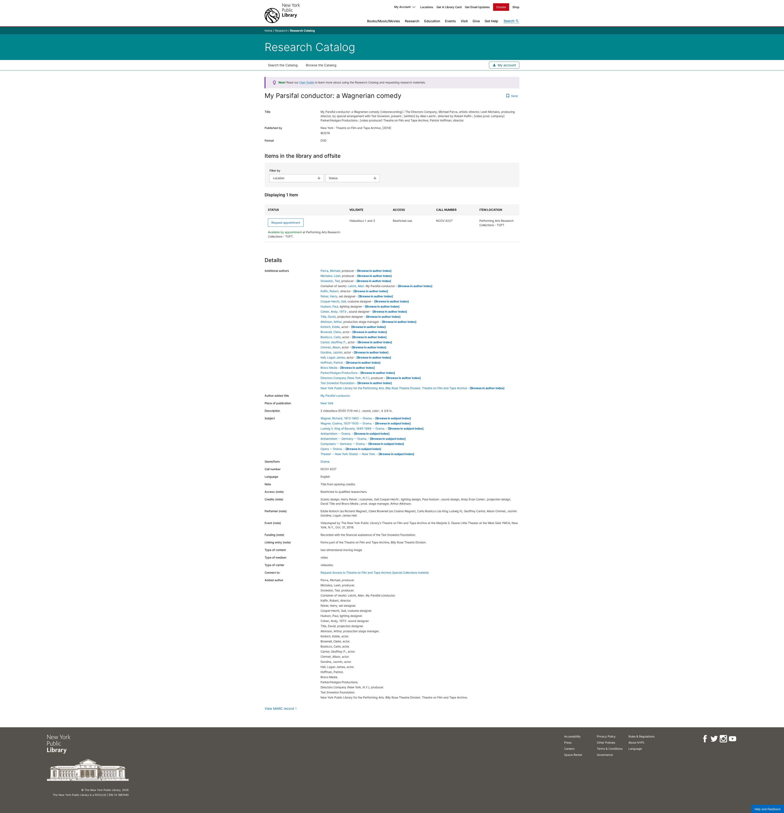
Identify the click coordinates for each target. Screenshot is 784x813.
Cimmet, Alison (330, 347)
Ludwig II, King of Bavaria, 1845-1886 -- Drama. (353, 428)
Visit (464, 21)
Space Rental (573, 754)
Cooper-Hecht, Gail (333, 301)
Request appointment (285, 222)
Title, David (328, 316)
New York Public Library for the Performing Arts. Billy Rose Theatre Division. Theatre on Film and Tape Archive (394, 388)
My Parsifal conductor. (335, 395)
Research (412, 21)
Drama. (325, 461)
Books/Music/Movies (383, 21)
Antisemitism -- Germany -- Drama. (344, 438)
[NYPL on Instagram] (723, 738)
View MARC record (279, 708)
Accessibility (572, 736)
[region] (392, 223)
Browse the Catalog (321, 65)
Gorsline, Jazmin (331, 352)
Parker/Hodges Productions (339, 372)
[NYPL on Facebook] (705, 738)
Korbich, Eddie (330, 327)
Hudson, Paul (329, 306)
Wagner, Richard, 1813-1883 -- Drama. (346, 418)
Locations (426, 7)
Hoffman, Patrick (332, 362)
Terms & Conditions (610, 748)
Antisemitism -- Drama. (336, 433)
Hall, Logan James (333, 357)
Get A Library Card (449, 7)
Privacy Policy (606, 736)
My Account (402, 7)
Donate (501, 7)
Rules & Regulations (641, 736)
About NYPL (636, 742)
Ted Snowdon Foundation (337, 383)
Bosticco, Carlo (331, 337)
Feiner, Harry (329, 296)
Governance (605, 754)
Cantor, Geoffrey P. (333, 342)
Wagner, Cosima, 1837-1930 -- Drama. (346, 423)
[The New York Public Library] (282, 13)
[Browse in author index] (374, 270)
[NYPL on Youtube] (732, 738)
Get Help (491, 21)
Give (476, 21)
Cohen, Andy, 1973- (334, 311)
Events (450, 21)
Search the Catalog (283, 65)
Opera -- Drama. (332, 449)
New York (327, 403)
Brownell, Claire (331, 332)
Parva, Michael (330, 270)
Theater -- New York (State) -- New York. (348, 454)
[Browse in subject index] (393, 418)
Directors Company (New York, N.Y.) (345, 378)
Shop (515, 7)
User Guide (306, 82)
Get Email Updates (477, 7)
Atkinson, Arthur (331, 321)
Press (567, 742)
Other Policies (606, 742)
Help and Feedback (768, 809)
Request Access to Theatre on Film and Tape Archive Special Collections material (375, 572)
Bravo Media (329, 367)
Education (432, 21)
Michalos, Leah (330, 276)
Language (635, 748)
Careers (569, 748)
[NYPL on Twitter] (714, 738)
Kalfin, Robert (330, 291)
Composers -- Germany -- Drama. (343, 443)
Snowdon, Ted (330, 281)
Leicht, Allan (356, 286)
